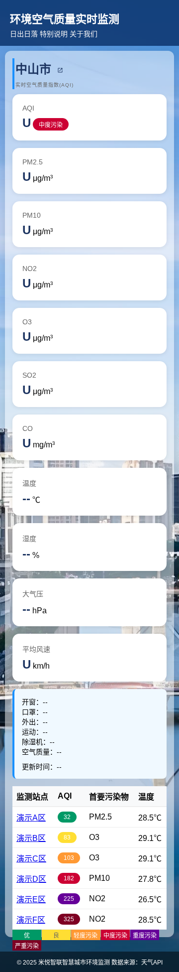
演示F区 (30, 920)
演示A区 (31, 818)
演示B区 (31, 838)
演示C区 (31, 858)
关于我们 (83, 34)
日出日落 (24, 34)
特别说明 (54, 34)
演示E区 (31, 899)
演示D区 (31, 879)
